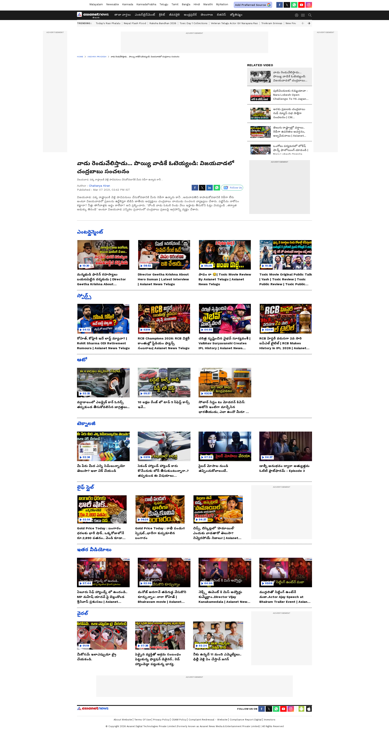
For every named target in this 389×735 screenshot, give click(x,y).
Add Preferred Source (250, 4)
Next (309, 23)
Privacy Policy (161, 719)
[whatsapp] (294, 5)
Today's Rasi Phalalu (108, 23)
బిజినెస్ (221, 14)
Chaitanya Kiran (99, 185)
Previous (303, 23)
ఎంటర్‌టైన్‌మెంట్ (145, 14)
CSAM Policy (179, 719)
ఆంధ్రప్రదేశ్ (190, 14)
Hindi (196, 4)
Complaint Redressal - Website (208, 719)
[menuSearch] (310, 15)
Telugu (163, 4)
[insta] (309, 5)
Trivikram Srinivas (271, 23)
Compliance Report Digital (246, 719)
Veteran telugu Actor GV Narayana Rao (234, 23)
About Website (123, 719)
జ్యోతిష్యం (236, 14)
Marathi (208, 4)
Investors (269, 719)
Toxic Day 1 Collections (193, 23)
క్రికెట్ (162, 14)
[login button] (297, 15)
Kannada (127, 4)
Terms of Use (142, 719)
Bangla (186, 4)
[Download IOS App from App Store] (309, 709)
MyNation (222, 4)
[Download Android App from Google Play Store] (301, 709)
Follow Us (236, 187)
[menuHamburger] (303, 15)
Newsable (112, 4)
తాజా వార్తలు (122, 14)
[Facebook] (279, 5)
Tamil (174, 4)
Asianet (92, 708)
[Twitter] (287, 5)
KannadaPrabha (146, 4)
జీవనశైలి (174, 14)
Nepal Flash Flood (135, 23)
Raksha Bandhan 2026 (163, 23)
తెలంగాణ (207, 14)
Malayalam (96, 4)
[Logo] (94, 15)
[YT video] (301, 5)
